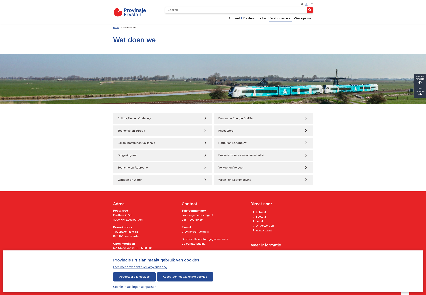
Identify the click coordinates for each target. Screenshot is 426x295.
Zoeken (310, 10)
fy (312, 4)
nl (306, 4)
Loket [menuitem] (262, 18)
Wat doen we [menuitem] (280, 18)
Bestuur (261, 216)
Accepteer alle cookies (134, 276)
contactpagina (196, 243)
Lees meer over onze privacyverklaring (140, 267)
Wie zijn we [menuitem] (302, 18)
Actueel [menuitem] (234, 18)
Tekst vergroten (420, 90)
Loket (259, 221)
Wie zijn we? (264, 230)
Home (116, 27)
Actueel (261, 212)
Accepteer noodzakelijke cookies (185, 276)
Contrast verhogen (420, 77)
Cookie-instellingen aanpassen (134, 287)
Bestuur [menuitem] (249, 18)
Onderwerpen (265, 225)
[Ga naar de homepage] (129, 13)
